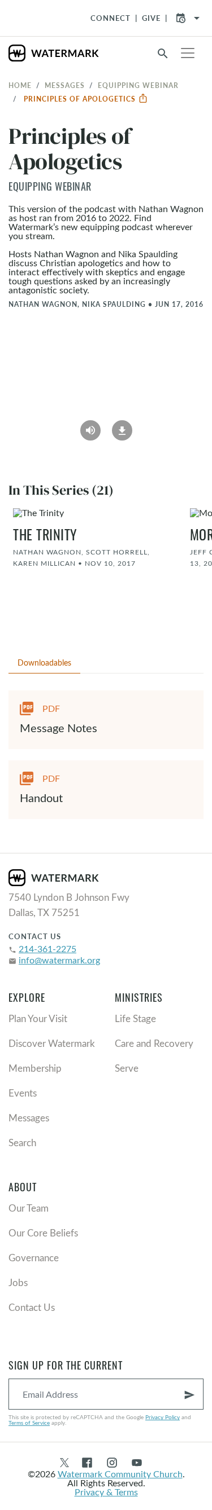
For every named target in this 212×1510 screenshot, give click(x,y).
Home (20, 85)
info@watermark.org (59, 960)
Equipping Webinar (138, 85)
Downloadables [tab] (44, 662)
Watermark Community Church (120, 1474)
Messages (65, 85)
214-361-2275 (47, 948)
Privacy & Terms (106, 1492)
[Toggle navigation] (188, 53)
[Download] (122, 427)
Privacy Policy (162, 1417)
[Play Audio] (90, 427)
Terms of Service (29, 1423)
